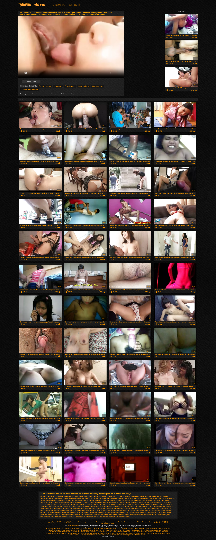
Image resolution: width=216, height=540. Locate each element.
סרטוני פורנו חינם (132, 522)
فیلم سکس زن (52, 522)
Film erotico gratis (142, 522)
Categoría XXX (74, 5)
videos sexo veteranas (121, 516)
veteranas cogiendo (102, 500)
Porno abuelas (160, 533)
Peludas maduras (140, 535)
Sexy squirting (83, 86)
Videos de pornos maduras (82, 535)
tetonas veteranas (75, 498)
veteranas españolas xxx (140, 502)
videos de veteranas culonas (161, 510)
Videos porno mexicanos (139, 531)
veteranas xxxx (86, 508)
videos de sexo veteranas (120, 510)
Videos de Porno (69, 531)
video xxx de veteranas (155, 508)
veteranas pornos (106, 506)
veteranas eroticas (101, 502)
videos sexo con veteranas (103, 516)
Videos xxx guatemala (95, 528)
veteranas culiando (47, 502)
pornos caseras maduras (110, 496)
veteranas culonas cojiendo (64, 502)
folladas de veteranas (63, 496)
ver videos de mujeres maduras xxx (111, 498)
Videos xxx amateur (125, 531)
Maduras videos (139, 528)
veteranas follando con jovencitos (74, 504)
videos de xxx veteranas (137, 512)
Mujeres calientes (155, 530)
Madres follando (107, 528)
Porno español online (108, 530)
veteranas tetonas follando (139, 506)
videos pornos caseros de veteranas (138, 514)
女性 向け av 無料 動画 (161, 522)
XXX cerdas (127, 530)
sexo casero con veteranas (129, 496)
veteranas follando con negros (97, 504)
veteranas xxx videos (72, 508)
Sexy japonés (70, 86)
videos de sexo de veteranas (100, 510)
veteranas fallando (156, 502)
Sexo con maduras (82, 528)
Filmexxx (151, 522)
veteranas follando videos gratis (139, 504)
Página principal (59, 5)
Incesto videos (136, 530)
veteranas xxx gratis (57, 508)
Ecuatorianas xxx (120, 533)
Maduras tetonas (51, 528)
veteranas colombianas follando (121, 500)
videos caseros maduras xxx (58, 510)
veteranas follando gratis (118, 504)
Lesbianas (58, 86)
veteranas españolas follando (119, 502)
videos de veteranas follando (50, 512)
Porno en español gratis (87, 533)
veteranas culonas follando (84, 502)
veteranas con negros (161, 500)
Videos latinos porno (86, 530)
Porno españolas (91, 531)
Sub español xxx (104, 535)
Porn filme (124, 522)
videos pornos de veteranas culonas (61, 516)
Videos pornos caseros (59, 533)
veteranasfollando (98, 508)
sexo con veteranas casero (58, 498)
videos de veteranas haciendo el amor (75, 512)
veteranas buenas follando (84, 500)
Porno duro (119, 530)
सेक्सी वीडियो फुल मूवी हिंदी (63, 522)
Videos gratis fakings (73, 533)
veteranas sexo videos (121, 506)
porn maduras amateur (80, 496)
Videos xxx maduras (151, 528)
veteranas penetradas (91, 506)
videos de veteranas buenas (140, 510)
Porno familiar (99, 533)
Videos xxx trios (75, 530)
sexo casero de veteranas (149, 496)
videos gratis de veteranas (156, 512)
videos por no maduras (69, 514)
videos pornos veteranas (84, 516)
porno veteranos (95, 496)
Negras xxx (97, 530)
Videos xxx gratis (58, 531)
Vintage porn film (115, 522)
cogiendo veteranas (47, 496)
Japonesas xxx (109, 533)
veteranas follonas (157, 504)
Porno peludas (151, 533)
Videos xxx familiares (154, 531)
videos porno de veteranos (88, 514)
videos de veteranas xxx (119, 512)
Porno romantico (114, 531)
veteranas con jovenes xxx (143, 500)
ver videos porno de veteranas (161, 498)
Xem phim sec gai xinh (89, 522)
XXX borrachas (130, 533)
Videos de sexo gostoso (108, 524)
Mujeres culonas (70, 528)
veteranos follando (127, 508)
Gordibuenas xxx (102, 531)
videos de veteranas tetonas (100, 512)
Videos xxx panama (128, 528)
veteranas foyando (55, 506)
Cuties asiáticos (45, 86)
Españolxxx (52, 530)
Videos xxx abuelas (63, 530)
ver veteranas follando (90, 498)
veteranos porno (140, 508)
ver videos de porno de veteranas (137, 498)
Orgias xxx (94, 535)
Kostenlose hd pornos (103, 522)
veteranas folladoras (54, 504)
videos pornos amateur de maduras (111, 514)
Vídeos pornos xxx (164, 528)
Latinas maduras (141, 533)
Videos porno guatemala (127, 535)
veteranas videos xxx (157, 506)
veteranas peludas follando (72, 506)
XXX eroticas (145, 530)
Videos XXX (61, 528)
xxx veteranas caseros (29, 90)
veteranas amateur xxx (66, 500)
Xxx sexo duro (97, 86)
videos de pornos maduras (79, 510)
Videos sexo (117, 528)
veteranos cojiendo (113, 508)
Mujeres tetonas (80, 531)
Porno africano (114, 535)
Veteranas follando (24, 4)
